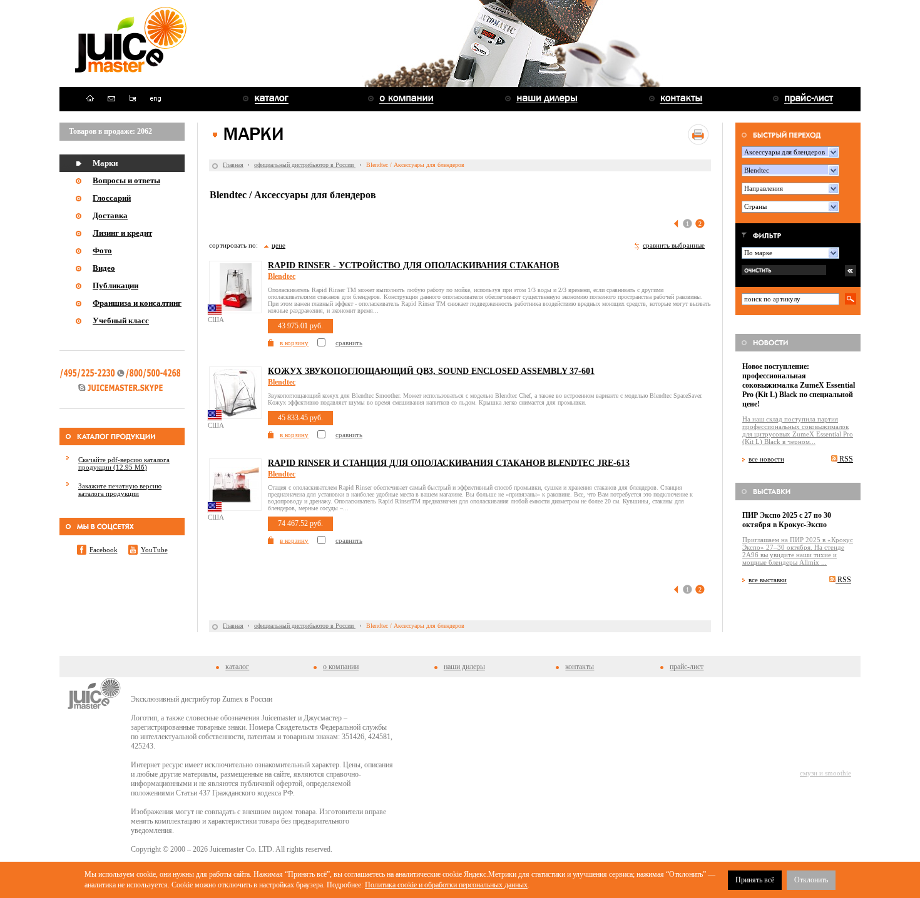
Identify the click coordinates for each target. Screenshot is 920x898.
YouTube (154, 549)
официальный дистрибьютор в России (304, 164)
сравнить (348, 342)
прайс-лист (686, 666)
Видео (104, 268)
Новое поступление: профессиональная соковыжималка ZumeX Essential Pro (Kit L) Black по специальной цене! (798, 385)
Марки (105, 163)
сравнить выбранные (674, 245)
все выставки (768, 579)
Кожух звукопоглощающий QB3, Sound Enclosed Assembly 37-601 (431, 371)
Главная (233, 164)
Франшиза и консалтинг (137, 303)
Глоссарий (112, 198)
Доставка (110, 215)
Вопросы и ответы (126, 180)
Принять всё (754, 879)
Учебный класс (121, 320)
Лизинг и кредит (122, 233)
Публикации (115, 285)
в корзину (294, 342)
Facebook (103, 549)
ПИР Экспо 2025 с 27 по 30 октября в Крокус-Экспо (786, 520)
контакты (579, 666)
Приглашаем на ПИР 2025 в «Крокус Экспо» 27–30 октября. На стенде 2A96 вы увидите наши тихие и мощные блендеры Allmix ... (797, 551)
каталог (237, 666)
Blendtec (281, 276)
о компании (341, 666)
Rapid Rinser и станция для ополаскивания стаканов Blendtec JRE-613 (449, 463)
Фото (102, 250)
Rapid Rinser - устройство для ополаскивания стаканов (413, 265)
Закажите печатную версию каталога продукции (119, 489)
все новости (766, 459)
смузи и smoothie (825, 773)
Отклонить (811, 879)
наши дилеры (464, 666)
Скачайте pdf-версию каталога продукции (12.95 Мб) (124, 463)
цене (278, 245)
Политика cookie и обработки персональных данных (446, 884)
